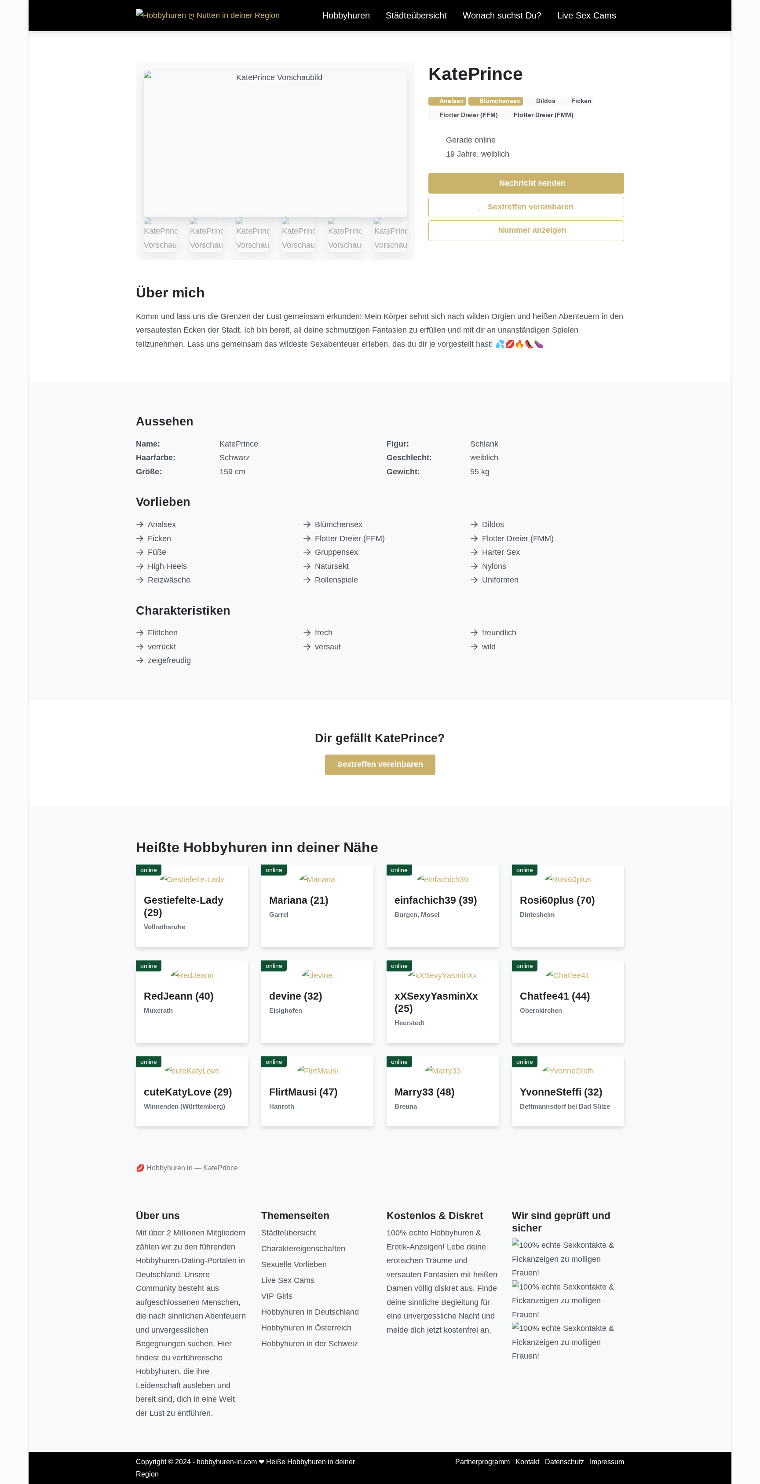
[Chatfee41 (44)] (568, 975)
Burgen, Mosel (417, 914)
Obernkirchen (541, 1010)
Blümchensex (338, 524)
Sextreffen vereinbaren (530, 206)
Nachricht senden (531, 183)
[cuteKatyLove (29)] (191, 1070)
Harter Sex (501, 552)
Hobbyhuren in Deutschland (310, 1312)
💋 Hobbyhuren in (164, 1168)
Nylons (494, 566)
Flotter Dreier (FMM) (518, 538)
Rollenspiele (336, 579)
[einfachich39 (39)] (442, 879)
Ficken (159, 538)
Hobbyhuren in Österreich (306, 1327)
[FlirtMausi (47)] (317, 1070)
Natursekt (332, 566)
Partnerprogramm (482, 1462)
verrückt (162, 646)
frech (323, 632)
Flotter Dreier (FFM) (350, 538)
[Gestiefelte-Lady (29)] (192, 879)
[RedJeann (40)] (192, 975)
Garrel (279, 914)
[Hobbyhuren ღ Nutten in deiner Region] (208, 16)
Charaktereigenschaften (303, 1248)
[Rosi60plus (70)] (568, 879)
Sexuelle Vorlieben (294, 1264)
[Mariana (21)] (317, 879)
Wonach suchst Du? (502, 15)
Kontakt (527, 1462)
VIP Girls (276, 1296)
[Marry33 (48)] (443, 1070)
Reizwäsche (169, 579)
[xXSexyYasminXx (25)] (442, 975)
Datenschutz (564, 1462)
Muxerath (158, 1010)
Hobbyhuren (346, 15)
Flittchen (163, 632)
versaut (328, 646)
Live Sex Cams (586, 15)
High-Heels (167, 566)
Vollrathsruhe (164, 927)
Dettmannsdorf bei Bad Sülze (565, 1106)
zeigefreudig (169, 660)
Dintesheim (537, 914)
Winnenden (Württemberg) (184, 1106)
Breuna (406, 1106)
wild (489, 646)
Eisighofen (285, 1010)
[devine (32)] (317, 975)
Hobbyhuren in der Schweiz (309, 1343)
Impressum (607, 1462)
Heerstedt (409, 1022)
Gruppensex (336, 552)
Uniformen (500, 579)
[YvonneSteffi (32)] (568, 1070)
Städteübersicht (416, 15)
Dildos (493, 524)
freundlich (499, 632)
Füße (157, 552)
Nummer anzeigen (531, 230)
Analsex (162, 524)
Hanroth (281, 1106)
